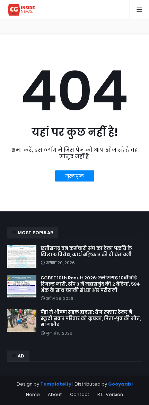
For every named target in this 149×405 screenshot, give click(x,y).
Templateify (55, 384)
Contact (79, 394)
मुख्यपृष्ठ (74, 175)
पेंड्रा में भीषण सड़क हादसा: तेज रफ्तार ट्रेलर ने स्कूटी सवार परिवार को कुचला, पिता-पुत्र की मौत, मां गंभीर (91, 318)
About (55, 394)
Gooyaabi (120, 384)
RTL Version (110, 394)
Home (33, 394)
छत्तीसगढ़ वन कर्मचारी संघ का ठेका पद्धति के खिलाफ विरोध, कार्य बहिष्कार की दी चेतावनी (86, 251)
